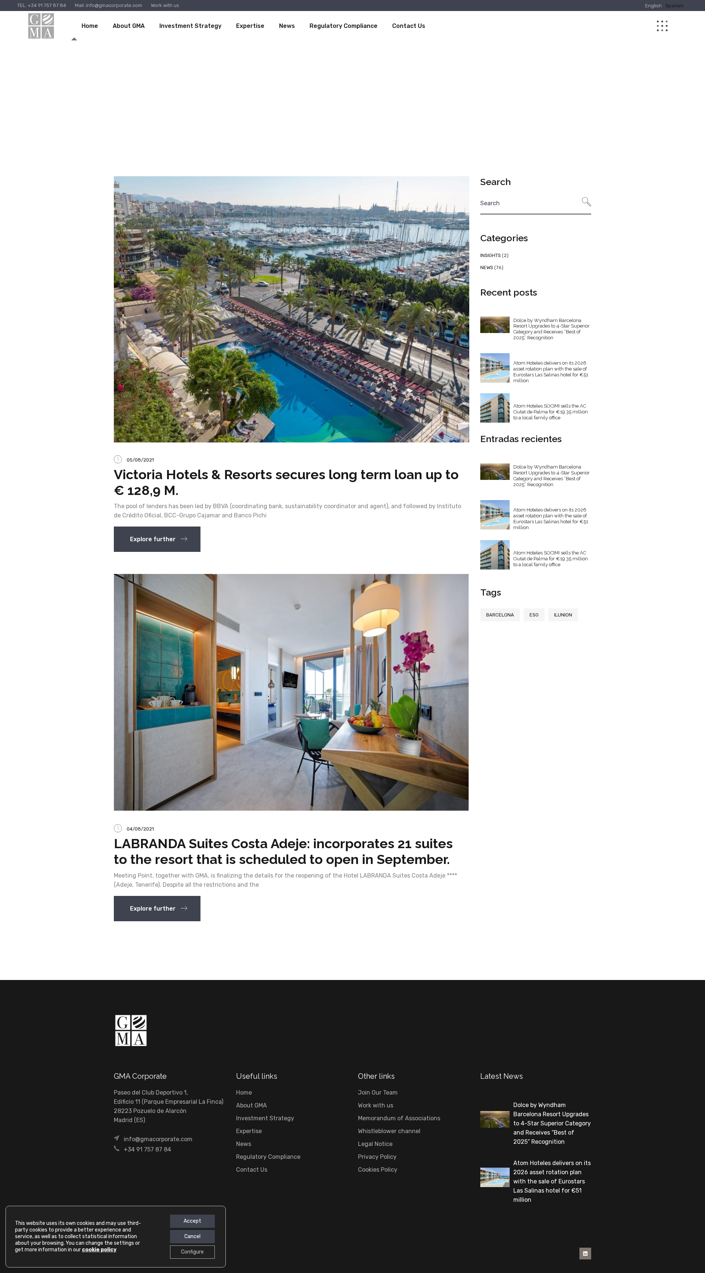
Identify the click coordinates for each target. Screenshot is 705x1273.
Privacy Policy (377, 1156)
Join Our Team (378, 1092)
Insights (490, 255)
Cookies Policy (377, 1169)
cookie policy (99, 1250)
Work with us (165, 5)
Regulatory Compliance (268, 1156)
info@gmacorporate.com (113, 5)
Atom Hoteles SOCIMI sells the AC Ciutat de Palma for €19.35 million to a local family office (550, 411)
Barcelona (500, 615)
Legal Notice (375, 1143)
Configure (192, 1252)
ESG (534, 615)
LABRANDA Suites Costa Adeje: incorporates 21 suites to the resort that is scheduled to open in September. (283, 851)
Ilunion (563, 615)
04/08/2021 (140, 829)
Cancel (192, 1236)
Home (244, 1092)
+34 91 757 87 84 (47, 5)
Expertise (249, 1131)
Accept (192, 1221)
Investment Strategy (265, 1118)
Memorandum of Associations (399, 1118)
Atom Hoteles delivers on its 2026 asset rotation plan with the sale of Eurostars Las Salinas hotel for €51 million (550, 371)
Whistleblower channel (389, 1131)
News (486, 267)
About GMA (251, 1105)
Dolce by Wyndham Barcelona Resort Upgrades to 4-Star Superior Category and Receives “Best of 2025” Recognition (551, 329)
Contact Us (251, 1169)
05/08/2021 (140, 460)
